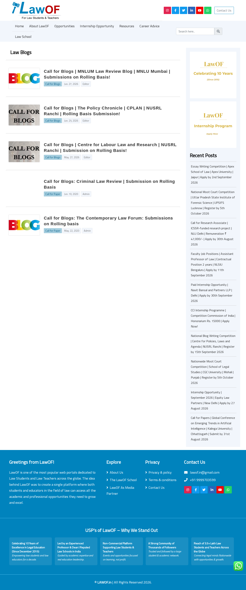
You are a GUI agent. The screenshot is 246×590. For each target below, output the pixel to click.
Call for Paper (52, 194)
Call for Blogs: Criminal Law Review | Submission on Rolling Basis (109, 184)
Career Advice (150, 26)
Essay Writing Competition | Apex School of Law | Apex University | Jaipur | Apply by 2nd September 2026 (212, 174)
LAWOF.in (104, 582)
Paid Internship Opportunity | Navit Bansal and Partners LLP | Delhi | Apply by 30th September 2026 (211, 292)
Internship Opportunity (97, 26)
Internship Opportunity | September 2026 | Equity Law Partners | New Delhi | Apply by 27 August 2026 (213, 400)
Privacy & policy (160, 472)
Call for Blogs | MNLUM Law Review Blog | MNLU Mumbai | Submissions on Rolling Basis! (107, 74)
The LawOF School (123, 479)
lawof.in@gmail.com (204, 472)
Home (19, 26)
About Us (116, 472)
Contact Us (224, 10)
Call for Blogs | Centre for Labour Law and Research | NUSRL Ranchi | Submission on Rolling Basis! (110, 147)
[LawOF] (83, 10)
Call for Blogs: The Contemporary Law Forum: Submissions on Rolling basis (108, 221)
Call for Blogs (52, 84)
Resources (126, 26)
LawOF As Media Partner (120, 490)
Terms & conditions (162, 479)
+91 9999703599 (202, 479)
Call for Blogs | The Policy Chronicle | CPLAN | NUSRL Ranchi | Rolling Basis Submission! (103, 111)
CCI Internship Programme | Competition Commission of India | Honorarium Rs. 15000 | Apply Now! (213, 318)
